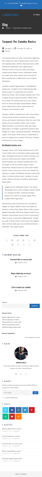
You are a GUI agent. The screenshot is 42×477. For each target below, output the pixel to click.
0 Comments (15, 431)
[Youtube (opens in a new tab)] (21, 6)
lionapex (8, 48)
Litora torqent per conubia (21, 287)
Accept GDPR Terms (11, 398)
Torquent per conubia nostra (22, 28)
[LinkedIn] (25, 410)
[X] (26, 374)
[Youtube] (12, 417)
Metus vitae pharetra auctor (11, 324)
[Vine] (5, 417)
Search (4, 302)
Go (35, 392)
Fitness (7, 51)
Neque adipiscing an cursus (21, 273)
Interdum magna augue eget (11, 327)
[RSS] (19, 417)
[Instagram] (21, 374)
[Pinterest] (32, 410)
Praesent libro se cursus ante (21, 259)
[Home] (3, 28)
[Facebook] (16, 374)
